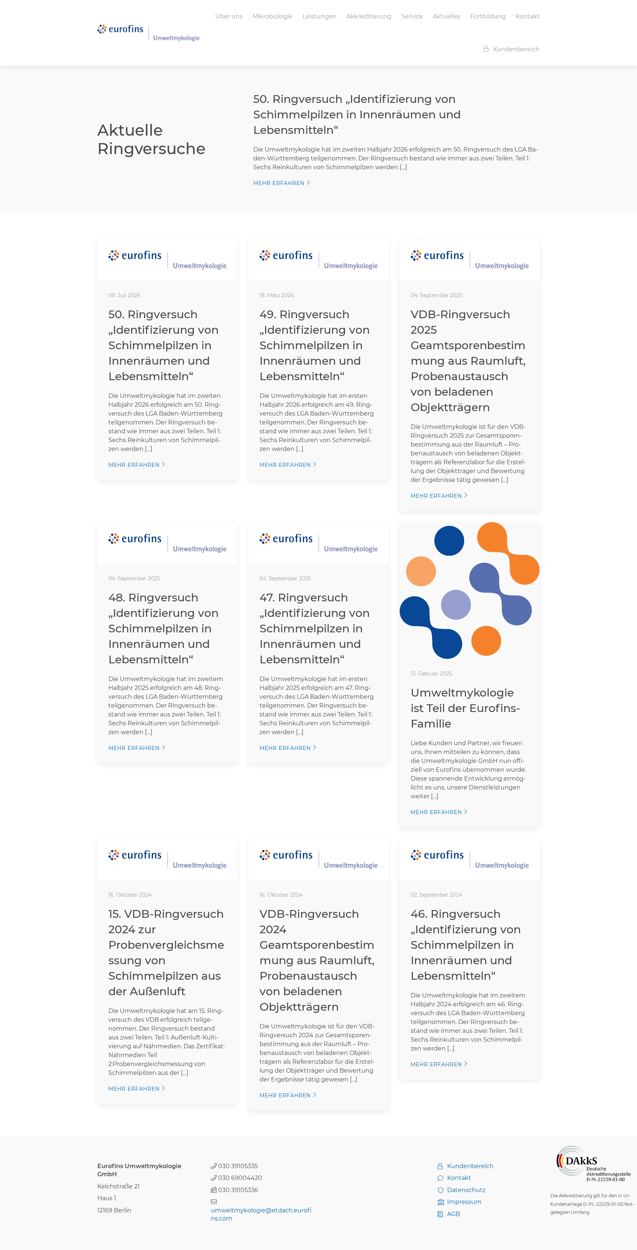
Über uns (229, 16)
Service (412, 16)
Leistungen (320, 16)
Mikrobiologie (273, 16)
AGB (453, 1214)
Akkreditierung (369, 16)
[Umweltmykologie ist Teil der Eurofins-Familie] (470, 590)
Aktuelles (446, 16)
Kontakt (528, 16)
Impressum (464, 1201)
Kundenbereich (516, 49)
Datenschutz (466, 1190)
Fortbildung (488, 16)
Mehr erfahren (278, 183)
